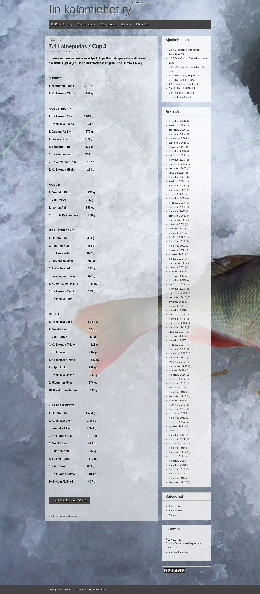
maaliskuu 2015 (178, 413)
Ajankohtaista (86, 24)
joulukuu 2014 (177, 422)
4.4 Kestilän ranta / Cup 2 (69, 500)
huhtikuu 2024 (177, 185)
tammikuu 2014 (177, 452)
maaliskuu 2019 (178, 293)
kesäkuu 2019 (177, 284)
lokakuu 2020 (176, 267)
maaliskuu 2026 (178, 138)
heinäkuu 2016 (177, 374)
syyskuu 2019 (176, 275)
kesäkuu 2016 (177, 379)
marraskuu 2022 (178, 220)
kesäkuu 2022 (177, 237)
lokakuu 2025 (176, 146)
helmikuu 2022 (177, 245)
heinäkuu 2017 (177, 340)
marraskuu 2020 (178, 263)
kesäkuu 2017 (177, 344)
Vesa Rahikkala (60, 51)
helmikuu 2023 (177, 211)
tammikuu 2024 (177, 189)
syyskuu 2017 (176, 336)
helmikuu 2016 (177, 392)
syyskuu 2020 (176, 271)
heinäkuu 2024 (177, 177)
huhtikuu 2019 (177, 288)
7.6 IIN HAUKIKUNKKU (182, 88)
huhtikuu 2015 (177, 409)
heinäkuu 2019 (177, 280)
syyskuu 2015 (176, 400)
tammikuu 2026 (177, 142)
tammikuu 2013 (177, 482)
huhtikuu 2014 (177, 439)
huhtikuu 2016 (177, 383)
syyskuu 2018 (176, 301)
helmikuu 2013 (177, 478)
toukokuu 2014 (177, 435)
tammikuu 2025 (177, 168)
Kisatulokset (176, 510)
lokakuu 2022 (176, 224)
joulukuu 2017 (177, 331)
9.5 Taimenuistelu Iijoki (181, 92)
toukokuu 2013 (177, 465)
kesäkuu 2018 (177, 314)
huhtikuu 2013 (177, 469)
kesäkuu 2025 (177, 155)
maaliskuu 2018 (178, 323)
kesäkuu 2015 (177, 404)
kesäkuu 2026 (177, 125)
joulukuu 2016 (177, 361)
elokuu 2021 (176, 258)
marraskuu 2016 (178, 366)
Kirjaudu (136, 2)
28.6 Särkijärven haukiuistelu (185, 84)
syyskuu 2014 (176, 426)
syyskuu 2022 (176, 228)
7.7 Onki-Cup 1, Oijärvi (182, 79)
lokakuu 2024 (176, 172)
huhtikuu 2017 (177, 349)
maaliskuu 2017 (178, 353)
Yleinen (57, 39)
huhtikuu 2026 (177, 134)
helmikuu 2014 (177, 447)
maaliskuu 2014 (178, 443)
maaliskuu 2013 (178, 473)
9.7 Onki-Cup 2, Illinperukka (184, 75)
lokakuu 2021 (176, 250)
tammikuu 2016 (177, 396)
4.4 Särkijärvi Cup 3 (180, 97)
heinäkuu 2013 (177, 460)
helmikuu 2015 (177, 417)
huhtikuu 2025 (177, 159)
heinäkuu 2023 (177, 198)
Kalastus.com (173, 539)
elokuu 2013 (176, 456)
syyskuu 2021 (176, 254)
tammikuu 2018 (177, 327)
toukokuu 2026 (177, 129)
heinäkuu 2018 (177, 310)
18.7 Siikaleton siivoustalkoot (185, 49)
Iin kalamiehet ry (90, 9)
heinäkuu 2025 (177, 151)
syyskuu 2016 (176, 370)
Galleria (126, 24)
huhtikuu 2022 (177, 241)
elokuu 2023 (176, 194)
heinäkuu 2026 (177, 121)
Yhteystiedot (108, 24)
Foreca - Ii (171, 556)
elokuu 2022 (176, 232)
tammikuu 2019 (177, 297)
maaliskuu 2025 (178, 164)
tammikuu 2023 (177, 215)
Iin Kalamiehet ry (61, 24)
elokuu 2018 (176, 306)
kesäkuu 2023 (177, 202)
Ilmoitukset (175, 506)
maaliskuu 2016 (178, 387)
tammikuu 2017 (177, 357)
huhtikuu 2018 (177, 318)
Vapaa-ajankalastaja (177, 551)
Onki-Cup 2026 (177, 54)
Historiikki (142, 24)
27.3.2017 (76, 51)
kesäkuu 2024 (177, 181)
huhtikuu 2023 (177, 207)
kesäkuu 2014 (177, 430)
